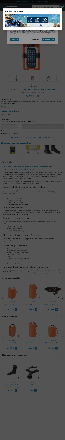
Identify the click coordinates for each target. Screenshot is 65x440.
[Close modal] (59, 11)
